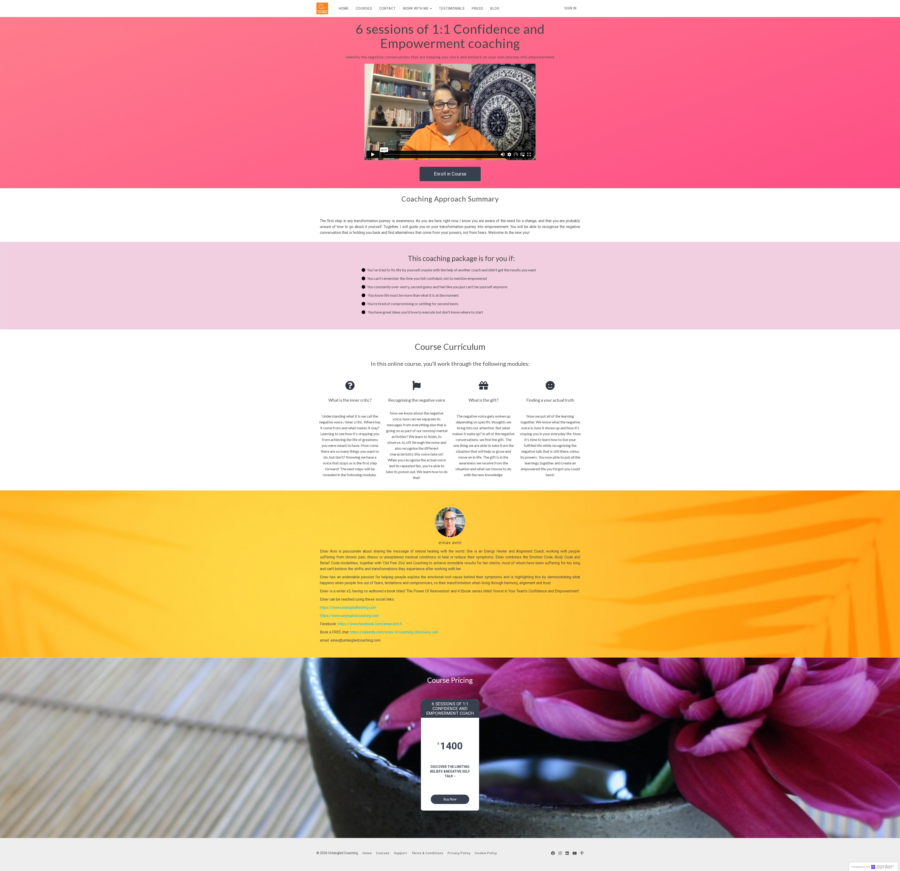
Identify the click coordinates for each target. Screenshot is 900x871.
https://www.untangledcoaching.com (349, 615)
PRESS (477, 8)
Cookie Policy (486, 853)
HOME (344, 8)
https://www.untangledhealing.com (348, 607)
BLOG (494, 8)
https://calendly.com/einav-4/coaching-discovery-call (394, 632)
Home (367, 853)
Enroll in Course (450, 174)
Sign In (570, 8)
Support (400, 853)
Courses (383, 853)
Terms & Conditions (427, 853)
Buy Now (450, 799)
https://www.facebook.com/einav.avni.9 (370, 624)
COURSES (364, 8)
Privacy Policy (459, 853)
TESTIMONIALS (452, 8)
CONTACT (387, 8)
